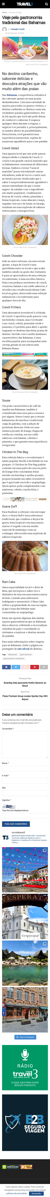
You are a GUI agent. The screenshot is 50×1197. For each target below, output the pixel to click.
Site (4, 788)
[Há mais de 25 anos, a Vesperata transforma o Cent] (25, 916)
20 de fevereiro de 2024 (14, 33)
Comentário (8, 728)
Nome (5, 763)
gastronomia (26, 655)
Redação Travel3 (18, 29)
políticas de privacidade (16, 1193)
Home (4, 12)
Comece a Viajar (15, 12)
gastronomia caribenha (13, 659)
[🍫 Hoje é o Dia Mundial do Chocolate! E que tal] (25, 1009)
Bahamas (12, 95)
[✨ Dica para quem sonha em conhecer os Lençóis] (25, 963)
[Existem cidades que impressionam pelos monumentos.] (25, 869)
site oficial (23, 648)
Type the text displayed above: (15, 810)
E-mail (5, 775)
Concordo (36, 1193)
